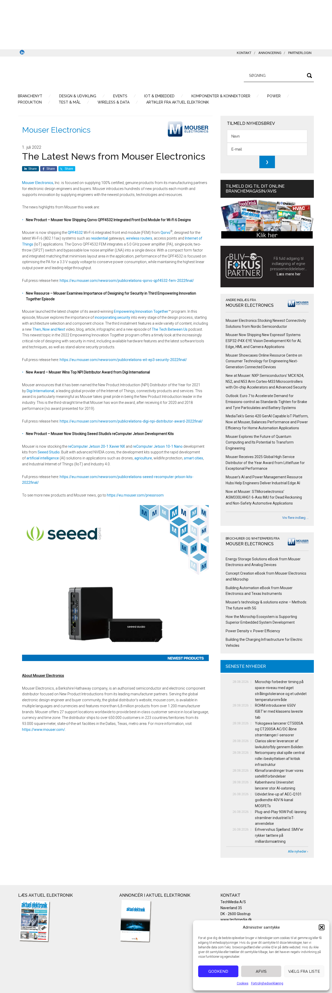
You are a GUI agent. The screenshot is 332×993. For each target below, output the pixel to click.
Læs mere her (289, 274)
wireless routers (139, 238)
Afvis (261, 971)
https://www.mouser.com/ (43, 729)
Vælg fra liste (304, 971)
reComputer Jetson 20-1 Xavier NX (96, 446)
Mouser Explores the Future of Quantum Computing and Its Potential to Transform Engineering (260, 442)
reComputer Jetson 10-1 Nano (158, 446)
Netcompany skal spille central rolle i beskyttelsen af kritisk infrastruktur (280, 759)
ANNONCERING (269, 53)
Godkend (218, 971)
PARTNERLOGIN (300, 53)
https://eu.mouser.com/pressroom (135, 495)
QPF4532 (75, 232)
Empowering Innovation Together (141, 311)
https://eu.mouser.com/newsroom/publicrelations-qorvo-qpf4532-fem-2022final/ (127, 280)
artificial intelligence (42, 458)
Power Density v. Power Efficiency (253, 631)
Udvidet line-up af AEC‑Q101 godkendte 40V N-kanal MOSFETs (278, 800)
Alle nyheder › (298, 851)
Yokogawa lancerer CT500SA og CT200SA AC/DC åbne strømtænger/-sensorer (279, 729)
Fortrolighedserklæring (267, 983)
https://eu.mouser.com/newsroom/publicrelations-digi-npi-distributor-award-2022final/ (131, 421)
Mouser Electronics (56, 129)
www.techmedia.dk (236, 919)
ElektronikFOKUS (67, 74)
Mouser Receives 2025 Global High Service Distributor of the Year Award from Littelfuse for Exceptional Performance (265, 463)
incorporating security (112, 317)
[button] (321, 927)
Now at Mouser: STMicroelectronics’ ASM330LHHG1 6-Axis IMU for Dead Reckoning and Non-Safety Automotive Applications (264, 497)
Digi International (40, 391)
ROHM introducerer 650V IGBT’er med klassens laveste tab (279, 711)
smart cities (193, 458)
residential (99, 238)
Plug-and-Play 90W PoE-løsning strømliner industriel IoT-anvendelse (280, 818)
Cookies (242, 983)
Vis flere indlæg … (295, 518)
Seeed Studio (49, 452)
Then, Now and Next (48, 329)
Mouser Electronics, (38, 183)
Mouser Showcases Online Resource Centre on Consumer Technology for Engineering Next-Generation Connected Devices (264, 361)
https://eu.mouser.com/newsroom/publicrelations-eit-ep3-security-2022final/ (123, 360)
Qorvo (165, 232)
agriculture (143, 458)
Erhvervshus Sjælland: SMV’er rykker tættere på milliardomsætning (279, 835)
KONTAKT (244, 53)
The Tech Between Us (170, 329)
